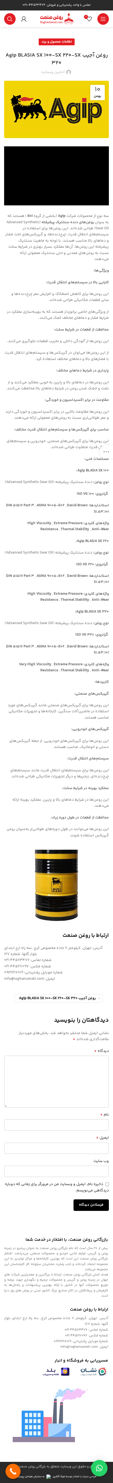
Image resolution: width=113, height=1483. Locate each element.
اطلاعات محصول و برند (56, 41)
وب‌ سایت (101, 1161)
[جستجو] (9, 18)
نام (104, 1115)
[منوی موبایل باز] (103, 18)
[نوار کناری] (106, 452)
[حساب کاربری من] (23, 18)
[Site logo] (56, 19)
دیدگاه (101, 1051)
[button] (99, 1468)
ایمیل (102, 1138)
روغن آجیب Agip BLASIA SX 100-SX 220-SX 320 (57, 998)
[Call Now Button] (13, 1471)
